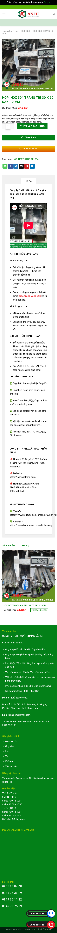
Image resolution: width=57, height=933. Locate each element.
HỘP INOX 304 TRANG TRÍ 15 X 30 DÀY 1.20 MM (25, 605)
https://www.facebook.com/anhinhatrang (31, 525)
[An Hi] (28, 14)
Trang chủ (7, 31)
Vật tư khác (11, 766)
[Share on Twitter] (15, 166)
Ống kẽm (9, 746)
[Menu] (4, 14)
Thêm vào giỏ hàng (32, 126)
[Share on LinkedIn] (32, 166)
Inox (16, 31)
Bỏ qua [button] (47, 2)
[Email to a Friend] (21, 166)
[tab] (28, 181)
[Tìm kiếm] (54, 14)
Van (7, 756)
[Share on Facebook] (10, 166)
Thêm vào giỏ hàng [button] (39, 610)
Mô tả (28, 181)
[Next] (54, 585)
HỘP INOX (26, 31)
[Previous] (2, 585)
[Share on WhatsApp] (4, 166)
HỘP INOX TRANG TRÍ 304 (25, 159)
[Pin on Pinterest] (26, 166)
